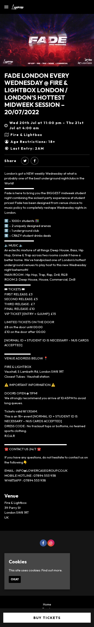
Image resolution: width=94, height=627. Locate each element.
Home (47, 604)
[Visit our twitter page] (25, 161)
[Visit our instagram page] (50, 543)
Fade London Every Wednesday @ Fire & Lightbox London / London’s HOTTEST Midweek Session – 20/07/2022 (36, 94)
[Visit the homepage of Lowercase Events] (16, 7)
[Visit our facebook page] (34, 161)
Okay (15, 579)
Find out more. (51, 570)
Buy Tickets (47, 617)
